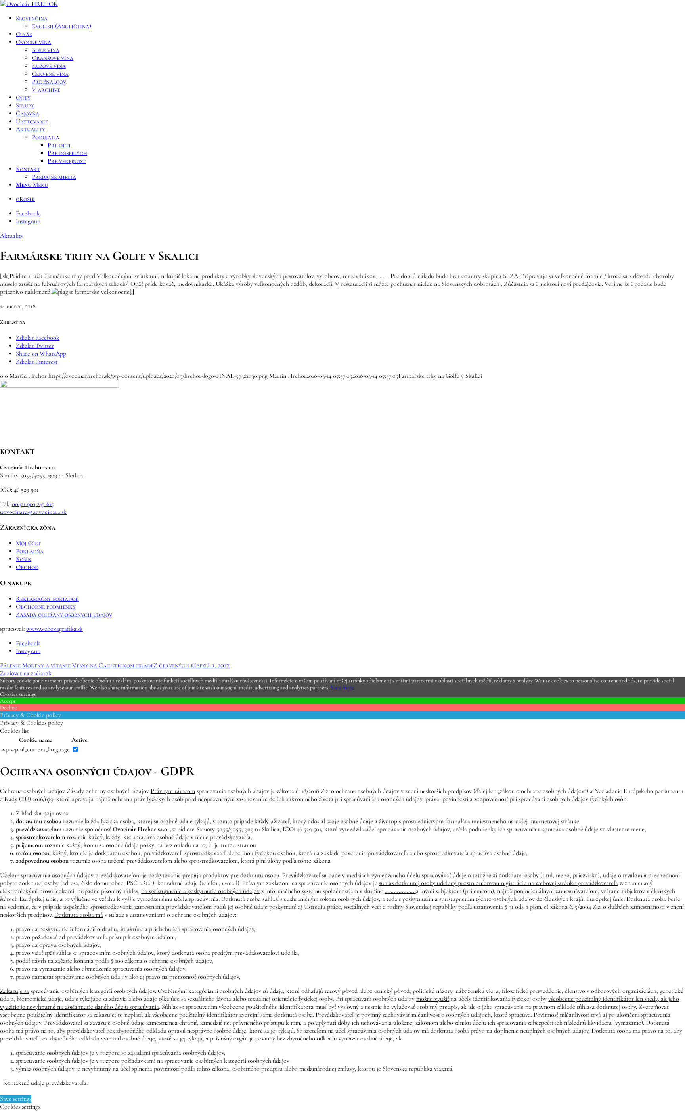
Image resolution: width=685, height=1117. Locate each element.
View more (342, 687)
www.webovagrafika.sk (54, 629)
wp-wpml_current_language (35, 749)
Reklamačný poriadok (47, 599)
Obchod (27, 567)
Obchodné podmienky (46, 607)
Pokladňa (30, 551)
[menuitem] (350, 22)
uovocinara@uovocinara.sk (33, 512)
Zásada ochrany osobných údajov (64, 615)
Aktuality (11, 235)
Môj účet (28, 543)
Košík (23, 559)
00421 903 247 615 (33, 504)
